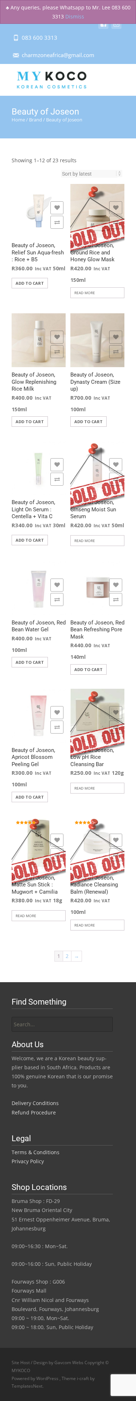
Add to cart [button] (30, 283)
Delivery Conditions (35, 1103)
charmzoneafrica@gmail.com (58, 55)
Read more (84, 292)
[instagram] (116, 27)
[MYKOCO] (45, 78)
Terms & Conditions (35, 1152)
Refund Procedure (34, 1112)
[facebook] (103, 27)
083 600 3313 (39, 37)
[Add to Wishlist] (56, 207)
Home (18, 119)
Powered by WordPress (35, 1378)
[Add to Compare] (56, 222)
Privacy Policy (28, 1161)
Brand (35, 119)
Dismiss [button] (74, 16)
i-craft (83, 1378)
